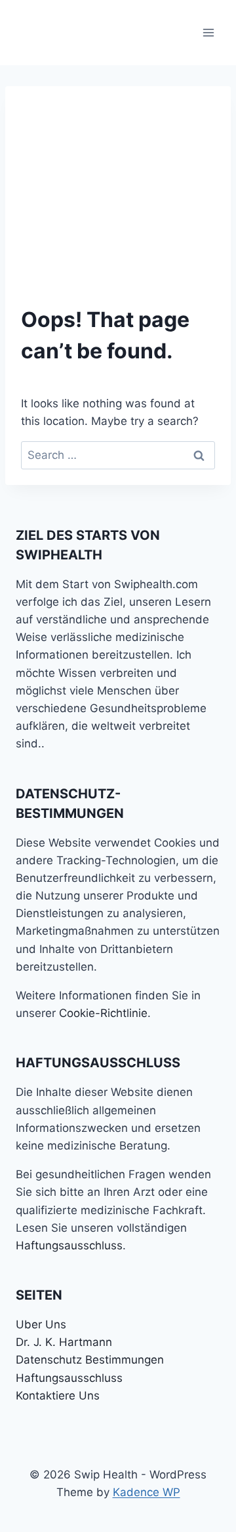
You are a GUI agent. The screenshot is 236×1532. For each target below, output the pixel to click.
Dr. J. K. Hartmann (64, 1342)
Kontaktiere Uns (58, 1395)
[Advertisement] (118, 184)
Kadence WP (146, 1492)
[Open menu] (208, 32)
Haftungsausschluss (69, 1245)
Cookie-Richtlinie (103, 1013)
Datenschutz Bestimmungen (90, 1359)
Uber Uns (41, 1324)
